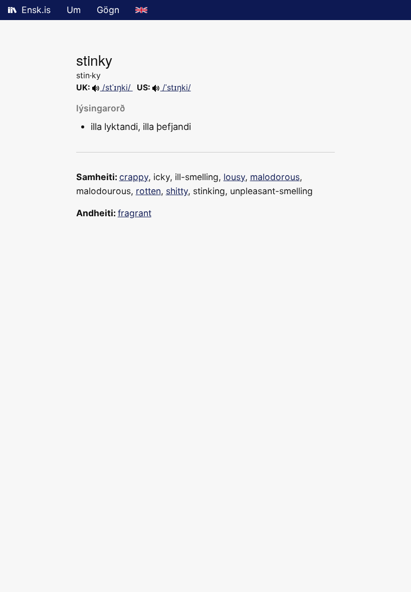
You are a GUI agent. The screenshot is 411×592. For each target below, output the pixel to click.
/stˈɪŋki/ (116, 87)
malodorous (275, 177)
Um (74, 10)
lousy (234, 177)
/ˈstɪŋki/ (175, 87)
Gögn (108, 10)
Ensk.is (36, 10)
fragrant (134, 213)
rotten (148, 191)
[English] (141, 10)
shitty (177, 191)
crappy (133, 177)
